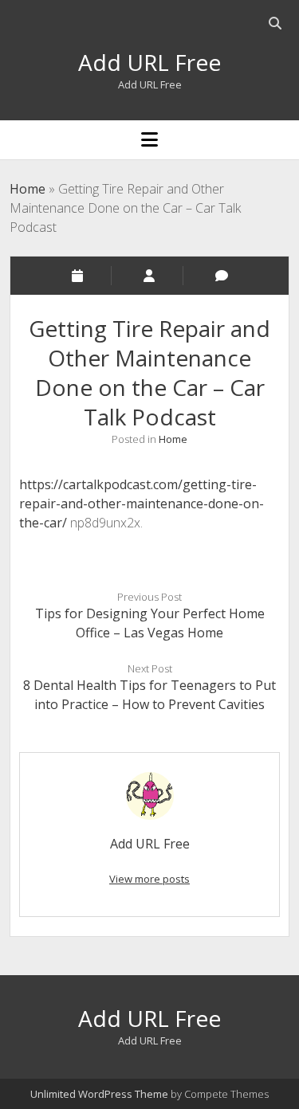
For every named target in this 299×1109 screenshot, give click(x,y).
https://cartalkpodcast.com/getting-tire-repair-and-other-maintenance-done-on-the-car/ (141, 503)
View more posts (149, 879)
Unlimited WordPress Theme (99, 1094)
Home (27, 189)
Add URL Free (149, 62)
